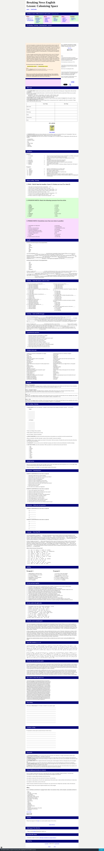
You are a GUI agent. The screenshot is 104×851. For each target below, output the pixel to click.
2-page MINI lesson (30, 19)
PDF (38, 467)
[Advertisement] (52, 34)
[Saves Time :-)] (52, 128)
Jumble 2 (46, 19)
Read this (34, 849)
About (49, 846)
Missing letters (64, 19)
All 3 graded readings (30, 20)
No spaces (46, 20)
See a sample (52, 132)
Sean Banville (56, 843)
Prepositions (55, 19)
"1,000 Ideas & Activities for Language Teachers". (47, 837)
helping (34, 831)
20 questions (38, 19)
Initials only (64, 20)
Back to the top (52, 824)
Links (55, 846)
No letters (64, 21)
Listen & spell (38, 21)
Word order (55, 20)
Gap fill (72, 19)
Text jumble (46, 21)
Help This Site (34, 9)
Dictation (37, 22)
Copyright (46, 843)
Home (28, 9)
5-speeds (37, 20)
